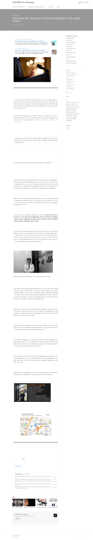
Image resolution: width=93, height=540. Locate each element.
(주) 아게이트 (68, 77)
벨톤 (75, 110)
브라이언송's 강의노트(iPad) (71, 63)
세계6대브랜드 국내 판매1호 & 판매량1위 (36, 7)
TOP (80, 536)
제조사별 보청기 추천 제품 (70, 42)
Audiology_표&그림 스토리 (71, 61)
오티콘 (67, 102)
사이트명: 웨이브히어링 (69, 75)
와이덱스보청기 (68, 112)
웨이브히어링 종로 (69, 120)
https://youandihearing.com (20, 48)
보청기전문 (75, 117)
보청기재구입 (74, 115)
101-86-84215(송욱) (70, 85)
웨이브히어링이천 (73, 118)
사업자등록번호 (68, 83)
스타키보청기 (73, 104)
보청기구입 (70, 102)
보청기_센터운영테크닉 (70, 57)
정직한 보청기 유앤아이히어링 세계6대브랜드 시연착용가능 (30, 50)
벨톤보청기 (68, 110)
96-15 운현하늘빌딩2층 (70, 88)
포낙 (76, 104)
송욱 (73, 102)
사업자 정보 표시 (18, 465)
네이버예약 (50, 7)
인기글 (71, 92)
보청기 (71, 117)
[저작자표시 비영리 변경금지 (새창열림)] (27, 458)
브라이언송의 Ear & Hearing (71, 36)
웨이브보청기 (68, 104)
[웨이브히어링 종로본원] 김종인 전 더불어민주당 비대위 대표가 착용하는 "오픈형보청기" (32, 479)
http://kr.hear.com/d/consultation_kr (22, 39)
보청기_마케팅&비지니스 (70, 52)
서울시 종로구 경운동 (69, 86)
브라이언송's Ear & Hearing (23, 2)
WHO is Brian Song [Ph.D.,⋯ (71, 72)
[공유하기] (17, 459)
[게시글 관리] (19, 459)
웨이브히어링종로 (69, 115)
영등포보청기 (68, 109)
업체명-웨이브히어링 (69, 79)
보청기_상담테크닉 (18, 474)
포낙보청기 (73, 112)
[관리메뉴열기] (91, 2)
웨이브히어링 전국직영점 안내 (18, 7)
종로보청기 (68, 117)
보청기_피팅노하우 (69, 40)
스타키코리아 (77, 107)
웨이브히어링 (68, 105)
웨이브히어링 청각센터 (70, 38)
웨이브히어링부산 (71, 107)
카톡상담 (58, 7)
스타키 (67, 107)
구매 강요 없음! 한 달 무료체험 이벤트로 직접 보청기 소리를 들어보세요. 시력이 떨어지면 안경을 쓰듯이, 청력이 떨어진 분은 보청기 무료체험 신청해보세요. (31, 43)
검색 (77, 2)
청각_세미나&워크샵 (69, 44)
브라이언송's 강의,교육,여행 (71, 48)
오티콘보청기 (77, 102)
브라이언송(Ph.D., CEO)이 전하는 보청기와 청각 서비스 (24, 516)
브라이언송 (76, 105)
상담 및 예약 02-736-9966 (70, 81)
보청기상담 (68, 118)
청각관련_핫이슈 (69, 50)
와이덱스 (72, 105)
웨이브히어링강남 (74, 109)
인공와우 (67, 59)
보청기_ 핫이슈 (68, 54)
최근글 (67, 92)
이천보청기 (72, 110)
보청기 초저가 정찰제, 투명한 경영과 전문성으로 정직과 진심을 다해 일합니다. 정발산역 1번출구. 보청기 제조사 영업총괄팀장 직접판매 (31, 52)
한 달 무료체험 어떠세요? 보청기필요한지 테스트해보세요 (29, 41)
